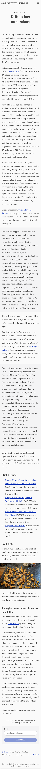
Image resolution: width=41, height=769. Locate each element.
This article (13, 623)
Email (6, 729)
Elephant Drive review (15, 525)
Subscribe (20, 740)
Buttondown (15, 764)
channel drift (13, 71)
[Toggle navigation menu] (38, 3)
